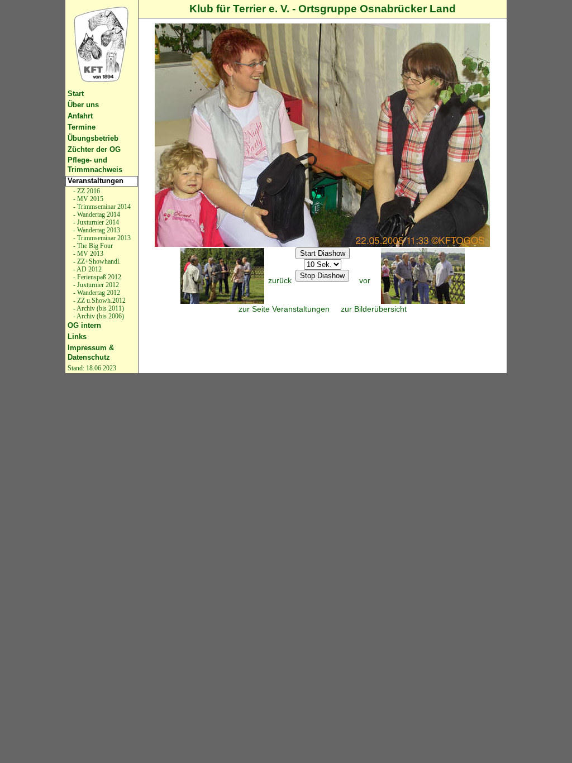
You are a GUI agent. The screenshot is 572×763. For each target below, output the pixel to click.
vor (364, 280)
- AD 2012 (87, 269)
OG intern (84, 325)
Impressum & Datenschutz (91, 352)
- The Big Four (92, 246)
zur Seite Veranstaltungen (284, 308)
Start (76, 93)
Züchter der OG (94, 149)
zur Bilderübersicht (374, 308)
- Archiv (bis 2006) (98, 316)
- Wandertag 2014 (96, 214)
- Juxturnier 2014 (95, 222)
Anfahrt (80, 116)
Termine (82, 127)
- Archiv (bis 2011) (98, 308)
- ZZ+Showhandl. (96, 261)
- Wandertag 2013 (96, 230)
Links (77, 336)
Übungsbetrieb (93, 138)
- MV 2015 (87, 199)
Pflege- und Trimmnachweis (95, 165)
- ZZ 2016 (86, 191)
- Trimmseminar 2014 (101, 207)
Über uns (83, 105)
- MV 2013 (87, 253)
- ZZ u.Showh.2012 (99, 300)
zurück (280, 280)
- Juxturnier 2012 (95, 285)
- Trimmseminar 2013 (101, 238)
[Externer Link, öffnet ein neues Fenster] (101, 44)
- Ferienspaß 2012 (96, 277)
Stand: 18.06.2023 (92, 368)
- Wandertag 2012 (96, 293)
